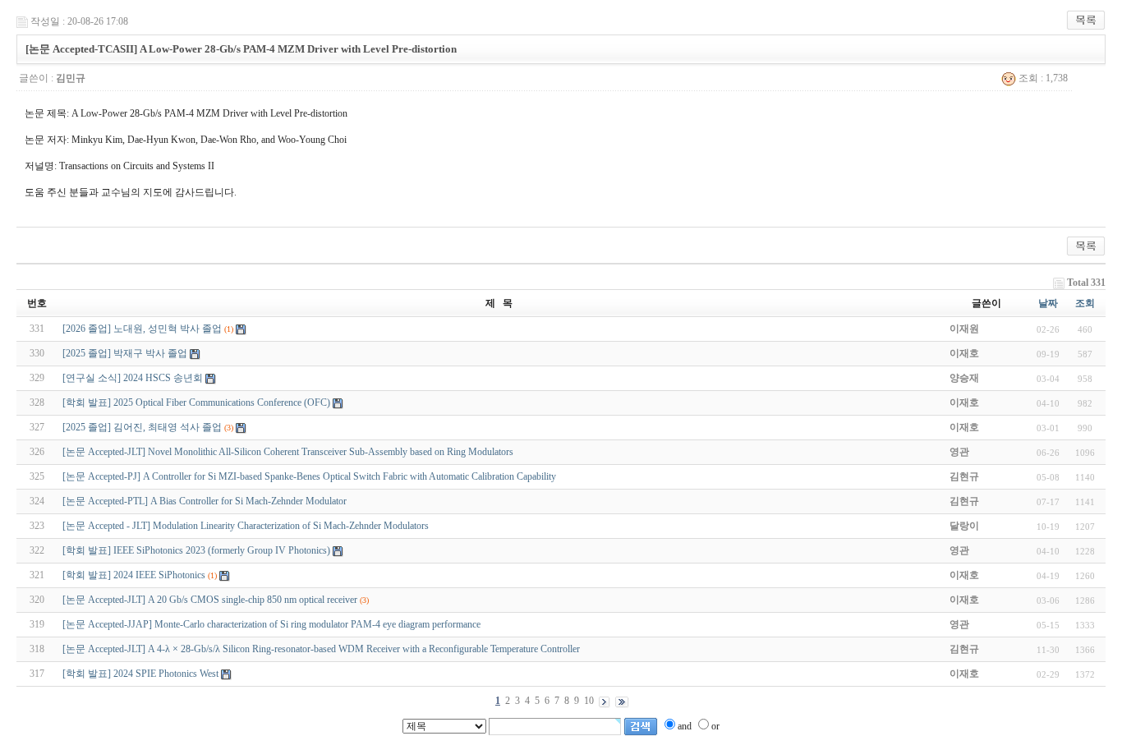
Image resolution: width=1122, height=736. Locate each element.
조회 (1085, 303)
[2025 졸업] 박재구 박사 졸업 (124, 353)
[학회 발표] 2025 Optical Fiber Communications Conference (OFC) (196, 402)
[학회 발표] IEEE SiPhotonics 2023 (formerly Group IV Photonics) (196, 550)
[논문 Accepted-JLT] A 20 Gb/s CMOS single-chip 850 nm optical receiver (209, 599)
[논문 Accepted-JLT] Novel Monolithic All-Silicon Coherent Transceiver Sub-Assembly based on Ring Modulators (287, 452)
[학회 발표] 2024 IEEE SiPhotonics (133, 575)
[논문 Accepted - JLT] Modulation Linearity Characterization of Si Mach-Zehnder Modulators (245, 525)
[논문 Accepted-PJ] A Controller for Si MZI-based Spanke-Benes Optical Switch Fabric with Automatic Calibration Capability (309, 476)
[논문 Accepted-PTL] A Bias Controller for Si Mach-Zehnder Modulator (204, 501)
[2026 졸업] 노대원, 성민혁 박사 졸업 (142, 328)
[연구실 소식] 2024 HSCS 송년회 (132, 378)
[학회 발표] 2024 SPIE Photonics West (140, 673)
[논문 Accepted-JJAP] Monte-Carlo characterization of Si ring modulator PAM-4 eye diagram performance (271, 624)
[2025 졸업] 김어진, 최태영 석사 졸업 (142, 427)
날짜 (1048, 303)
